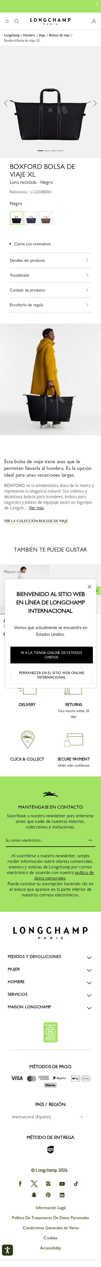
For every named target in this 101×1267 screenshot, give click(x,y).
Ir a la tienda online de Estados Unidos (51, 655)
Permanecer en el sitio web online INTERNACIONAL (51, 675)
